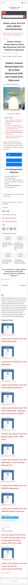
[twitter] (7, 228)
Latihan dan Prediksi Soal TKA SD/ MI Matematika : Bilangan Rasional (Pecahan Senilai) (13, 410)
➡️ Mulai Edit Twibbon (14, 154)
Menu (4, 12)
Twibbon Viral (14, 164)
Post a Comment (14, 52)
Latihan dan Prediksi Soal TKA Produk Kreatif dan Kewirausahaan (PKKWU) (13, 566)
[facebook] (3, 228)
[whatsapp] (14, 228)
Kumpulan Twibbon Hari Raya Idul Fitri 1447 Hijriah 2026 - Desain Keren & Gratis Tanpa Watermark (15, 127)
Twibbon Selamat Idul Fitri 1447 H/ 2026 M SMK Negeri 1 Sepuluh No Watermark (14, 122)
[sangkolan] (14, 8)
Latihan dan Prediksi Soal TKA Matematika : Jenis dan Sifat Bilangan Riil (13, 462)
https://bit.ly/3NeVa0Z (10, 218)
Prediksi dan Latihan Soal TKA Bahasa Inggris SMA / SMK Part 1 (13, 436)
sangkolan (16, 581)
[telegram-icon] (22, 3)
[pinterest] (11, 228)
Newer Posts (5, 285)
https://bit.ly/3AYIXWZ (11, 221)
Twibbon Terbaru (14, 160)
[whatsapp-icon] (25, 3)
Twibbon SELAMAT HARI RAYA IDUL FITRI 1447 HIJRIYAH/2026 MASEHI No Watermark (14, 132)
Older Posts (23, 285)
